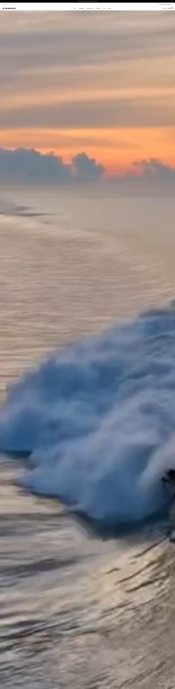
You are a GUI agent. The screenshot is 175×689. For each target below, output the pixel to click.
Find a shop (163, 4)
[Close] (171, 1)
